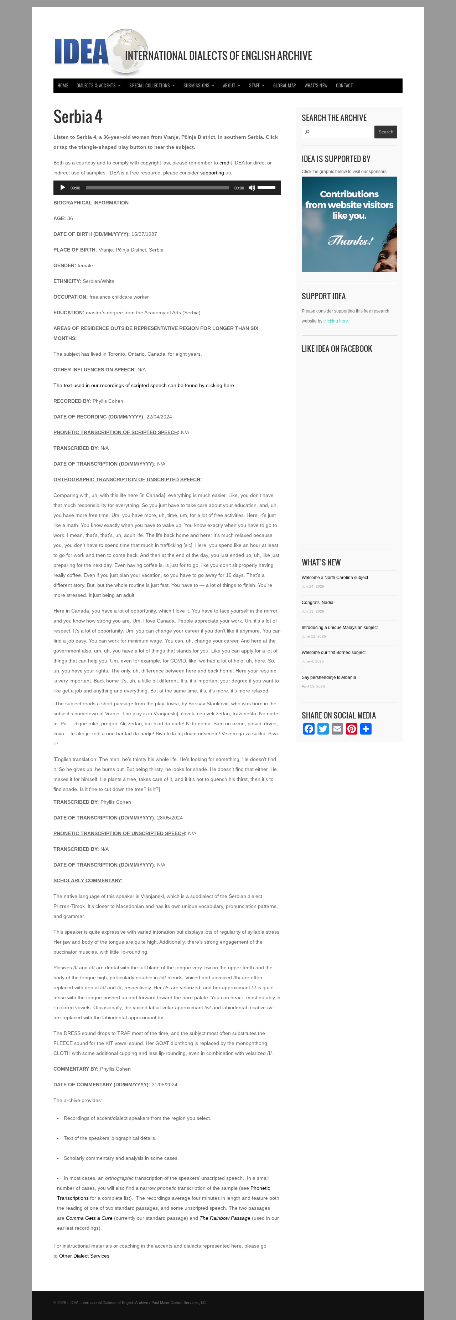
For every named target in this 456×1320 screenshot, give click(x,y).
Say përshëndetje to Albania (329, 677)
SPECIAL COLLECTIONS (149, 85)
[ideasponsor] (349, 226)
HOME (63, 85)
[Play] (62, 187)
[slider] (268, 187)
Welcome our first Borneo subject (334, 652)
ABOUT (229, 85)
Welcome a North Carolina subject (335, 577)
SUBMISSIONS (196, 85)
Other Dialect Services (84, 1256)
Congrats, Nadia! (318, 602)
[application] (167, 188)
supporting (212, 173)
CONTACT (344, 85)
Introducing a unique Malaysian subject (340, 627)
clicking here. (336, 321)
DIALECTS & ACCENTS (96, 85)
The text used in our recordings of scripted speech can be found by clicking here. (144, 385)
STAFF (254, 85)
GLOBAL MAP (284, 85)
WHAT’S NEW (316, 85)
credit (225, 163)
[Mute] (251, 187)
